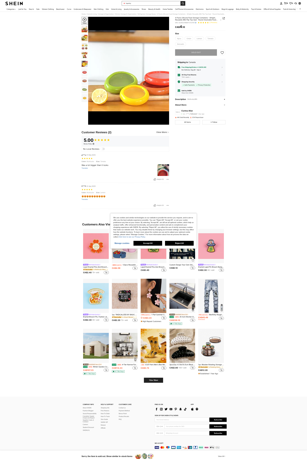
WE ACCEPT (159, 443)
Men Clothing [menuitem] (98, 9)
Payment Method (124, 411)
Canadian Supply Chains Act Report (88, 417)
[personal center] (281, 3)
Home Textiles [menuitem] (168, 9)
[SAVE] (222, 52)
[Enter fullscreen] (167, 123)
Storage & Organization (106, 14)
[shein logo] (14, 3)
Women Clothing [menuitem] (48, 9)
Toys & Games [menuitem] (256, 9)
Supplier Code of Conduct (88, 421)
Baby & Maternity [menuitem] (242, 9)
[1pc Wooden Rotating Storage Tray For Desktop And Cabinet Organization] (211, 346)
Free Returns (105, 411)
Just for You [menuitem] (22, 9)
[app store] (192, 410)
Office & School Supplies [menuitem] (272, 9)
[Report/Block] (167, 179)
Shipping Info (105, 408)
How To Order (105, 413)
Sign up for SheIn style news (166, 415)
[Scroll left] (297, 9)
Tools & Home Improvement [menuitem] (292, 9)
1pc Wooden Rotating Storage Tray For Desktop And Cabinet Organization (211, 365)
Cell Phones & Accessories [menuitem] (184, 9)
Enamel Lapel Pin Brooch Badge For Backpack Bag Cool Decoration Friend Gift (211, 267)
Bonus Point (123, 413)
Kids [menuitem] (107, 9)
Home (84, 14)
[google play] (197, 410)
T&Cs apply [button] (185, 77)
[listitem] (96, 252)
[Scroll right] (300, 9)
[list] (171, 409)
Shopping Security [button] (188, 82)
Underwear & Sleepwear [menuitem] (82, 9)
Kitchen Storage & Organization (125, 14)
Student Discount (88, 427)
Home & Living (92, 14)
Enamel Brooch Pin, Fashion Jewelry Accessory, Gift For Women (96, 317)
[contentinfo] (191, 447)
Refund (103, 425)
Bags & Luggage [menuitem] (228, 9)
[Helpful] (154, 179)
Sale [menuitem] (37, 9)
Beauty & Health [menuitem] (154, 9)
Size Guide (104, 419)
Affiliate (103, 428)
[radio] (179, 39)
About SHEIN (87, 408)
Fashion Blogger (88, 411)
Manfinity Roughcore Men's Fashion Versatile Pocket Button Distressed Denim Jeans (211, 315)
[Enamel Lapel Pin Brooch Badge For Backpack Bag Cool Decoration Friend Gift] (211, 246)
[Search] (182, 3)
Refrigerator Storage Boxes (147, 14)
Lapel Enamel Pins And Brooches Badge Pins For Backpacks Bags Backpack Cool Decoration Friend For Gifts (96, 267)
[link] (286, 3)
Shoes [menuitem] (144, 9)
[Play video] (129, 71)
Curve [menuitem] (69, 9)
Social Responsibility (89, 413)
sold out (196, 52)
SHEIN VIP (104, 422)
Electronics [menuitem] (200, 9)
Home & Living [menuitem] (116, 9)
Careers (85, 424)
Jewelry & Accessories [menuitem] (131, 9)
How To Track (105, 416)
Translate (85, 168)
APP (192, 404)
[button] (295, 3)
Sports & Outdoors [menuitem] (212, 9)
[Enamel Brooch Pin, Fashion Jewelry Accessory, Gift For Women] (96, 296)
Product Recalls (124, 416)
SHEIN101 (86, 430)
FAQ (120, 419)
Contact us (122, 408)
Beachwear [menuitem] (60, 9)
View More (153, 380)
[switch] (102, 149)
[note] (151, 321)
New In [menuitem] (31, 9)
